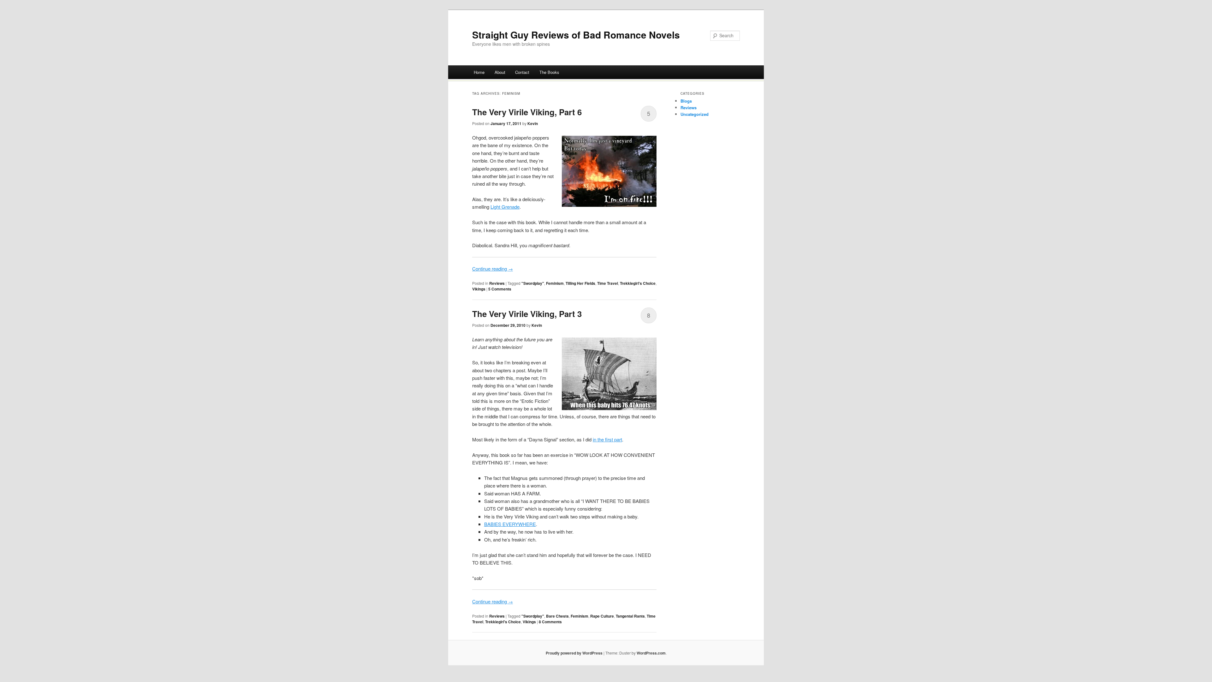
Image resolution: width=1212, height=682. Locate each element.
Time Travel (607, 283)
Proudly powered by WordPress (574, 653)
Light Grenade (505, 206)
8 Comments (550, 622)
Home (479, 72)
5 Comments (499, 289)
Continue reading (492, 268)
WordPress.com (651, 653)
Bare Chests (557, 616)
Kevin (532, 123)
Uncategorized (694, 114)
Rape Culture (602, 616)
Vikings (478, 289)
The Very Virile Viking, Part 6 (527, 112)
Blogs (686, 101)
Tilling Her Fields (580, 283)
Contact (522, 72)
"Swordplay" (532, 283)
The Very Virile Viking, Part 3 (527, 314)
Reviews (497, 283)
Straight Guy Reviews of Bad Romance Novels (576, 34)
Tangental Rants (630, 616)
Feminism (555, 283)
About (500, 72)
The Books (549, 72)
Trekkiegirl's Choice (638, 283)
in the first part (607, 439)
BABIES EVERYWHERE (510, 524)
